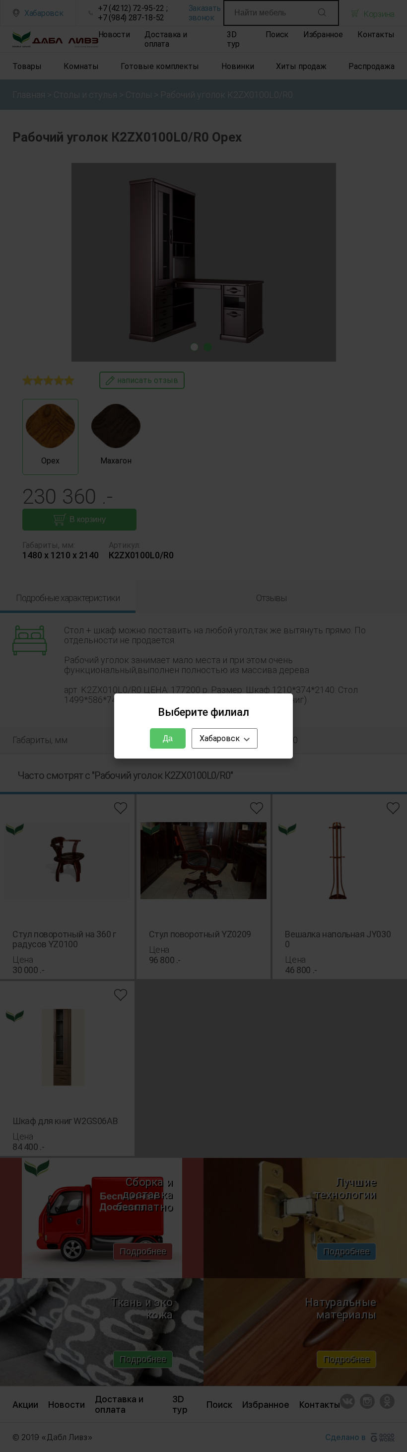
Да (168, 738)
